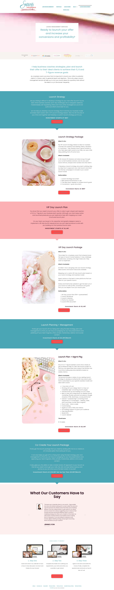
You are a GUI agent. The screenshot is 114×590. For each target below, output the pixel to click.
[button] (29, 515)
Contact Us (39, 586)
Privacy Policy (52, 586)
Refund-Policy (78, 586)
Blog (74, 6)
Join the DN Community (48, 6)
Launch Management (85, 6)
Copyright (45, 586)
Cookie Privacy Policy (69, 586)
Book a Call (66, 9)
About (34, 586)
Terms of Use (60, 586)
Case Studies (67, 6)
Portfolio (58, 6)
